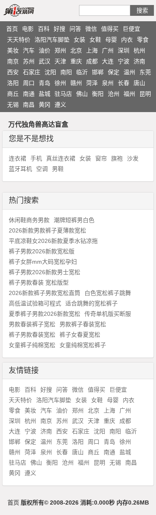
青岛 (44, 83)
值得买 (110, 28)
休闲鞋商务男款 (29, 220)
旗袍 (117, 158)
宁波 (123, 61)
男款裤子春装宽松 (82, 324)
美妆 (13, 50)
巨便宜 (131, 28)
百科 (44, 28)
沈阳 (50, 72)
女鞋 (95, 39)
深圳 (123, 50)
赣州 (76, 83)
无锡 (13, 104)
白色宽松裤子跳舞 (107, 293)
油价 (44, 50)
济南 (139, 61)
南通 (29, 93)
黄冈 (44, 104)
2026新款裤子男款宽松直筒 (44, 293)
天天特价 (18, 39)
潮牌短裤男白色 (74, 220)
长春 (123, 83)
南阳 (66, 72)
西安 (13, 72)
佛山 (82, 93)
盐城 (44, 93)
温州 (129, 72)
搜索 (142, 10)
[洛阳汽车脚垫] (28, 10)
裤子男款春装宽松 (32, 334)
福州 (129, 93)
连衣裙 (17, 158)
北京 (76, 50)
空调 (42, 168)
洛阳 (13, 83)
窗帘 (101, 158)
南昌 (29, 104)
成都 (92, 61)
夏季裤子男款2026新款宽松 (44, 313)
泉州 (108, 83)
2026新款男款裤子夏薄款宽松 (47, 230)
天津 (60, 61)
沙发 (133, 158)
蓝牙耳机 (20, 168)
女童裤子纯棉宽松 (32, 345)
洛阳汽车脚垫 (52, 39)
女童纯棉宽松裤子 (82, 345)
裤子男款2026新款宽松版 (41, 251)
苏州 (29, 61)
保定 (113, 72)
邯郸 (98, 72)
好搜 (59, 28)
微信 (91, 28)
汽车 (29, 50)
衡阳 (98, 93)
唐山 (139, 83)
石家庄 (31, 72)
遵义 (60, 104)
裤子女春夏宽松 (79, 334)
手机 (36, 158)
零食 (143, 39)
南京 (13, 61)
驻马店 (63, 93)
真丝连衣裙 (60, 158)
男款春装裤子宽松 (32, 324)
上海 (92, 50)
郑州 (60, 50)
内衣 (127, 39)
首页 (12, 28)
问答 (75, 28)
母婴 (111, 39)
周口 (29, 83)
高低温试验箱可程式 (35, 303)
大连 (108, 61)
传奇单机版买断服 (107, 313)
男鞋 (58, 168)
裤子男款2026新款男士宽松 (44, 272)
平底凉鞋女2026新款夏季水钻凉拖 (53, 241)
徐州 (60, 83)
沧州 (113, 93)
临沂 (82, 72)
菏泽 (92, 83)
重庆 (76, 61)
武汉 (44, 61)
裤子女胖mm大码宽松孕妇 (43, 261)
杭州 (139, 50)
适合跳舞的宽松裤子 (91, 303)
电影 (28, 28)
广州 (108, 50)
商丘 (13, 93)
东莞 (145, 72)
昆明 (145, 93)
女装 (79, 39)
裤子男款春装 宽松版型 (39, 282)
